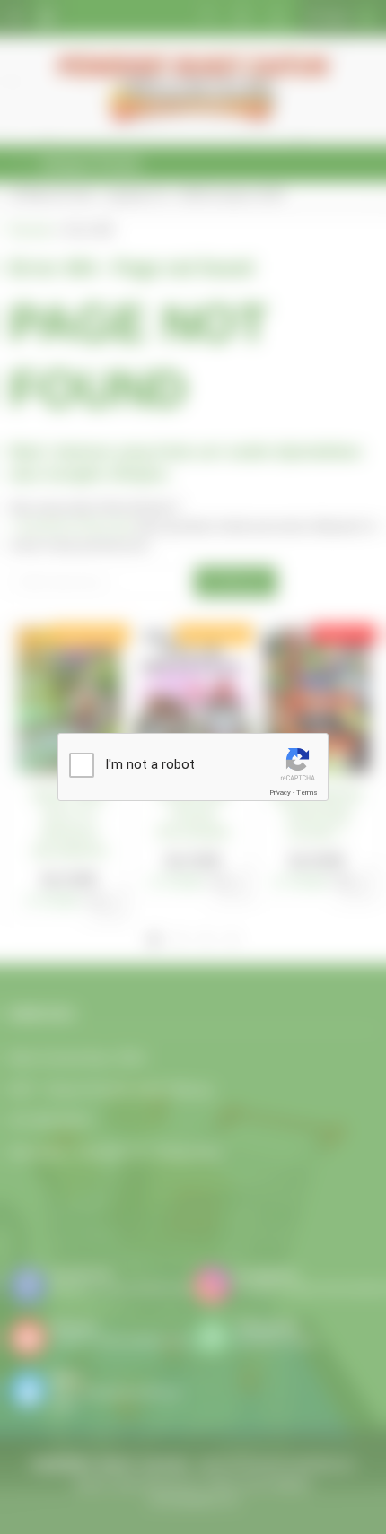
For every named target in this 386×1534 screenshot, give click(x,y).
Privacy (280, 793)
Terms (307, 793)
